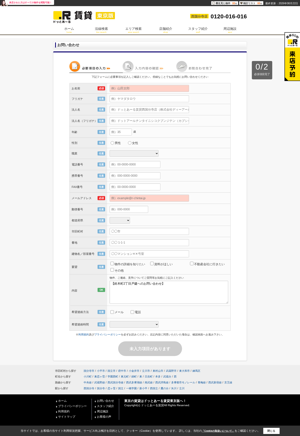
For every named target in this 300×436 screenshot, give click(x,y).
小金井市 (134, 370)
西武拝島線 (162, 382)
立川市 (146, 370)
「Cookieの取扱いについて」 (218, 430)
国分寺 (101, 388)
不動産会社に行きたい (209, 264)
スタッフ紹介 (105, 406)
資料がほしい (163, 264)
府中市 (122, 370)
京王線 (228, 382)
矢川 (174, 388)
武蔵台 (167, 376)
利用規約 (83, 334)
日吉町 (149, 376)
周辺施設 (102, 411)
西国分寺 (89, 388)
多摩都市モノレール (183, 382)
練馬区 (196, 370)
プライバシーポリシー (107, 334)
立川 (181, 388)
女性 (135, 143)
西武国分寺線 (115, 382)
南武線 (149, 382)
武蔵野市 (171, 370)
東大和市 (184, 370)
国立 (120, 388)
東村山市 (158, 370)
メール (119, 312)
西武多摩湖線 (134, 382)
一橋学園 (131, 388)
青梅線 (202, 382)
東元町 (125, 376)
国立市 (112, 370)
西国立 (154, 388)
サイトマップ (66, 416)
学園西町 (113, 376)
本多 (158, 376)
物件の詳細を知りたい (129, 264)
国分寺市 (89, 370)
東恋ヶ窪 (99, 376)
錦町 (134, 376)
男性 (118, 143)
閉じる (271, 430)
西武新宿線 (215, 382)
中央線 (88, 382)
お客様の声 (104, 416)
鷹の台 (165, 388)
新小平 (143, 388)
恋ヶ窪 (112, 388)
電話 (138, 312)
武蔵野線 (99, 382)
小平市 (101, 370)
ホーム (62, 400)
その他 (119, 270)
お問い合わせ (105, 400)
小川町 (88, 376)
